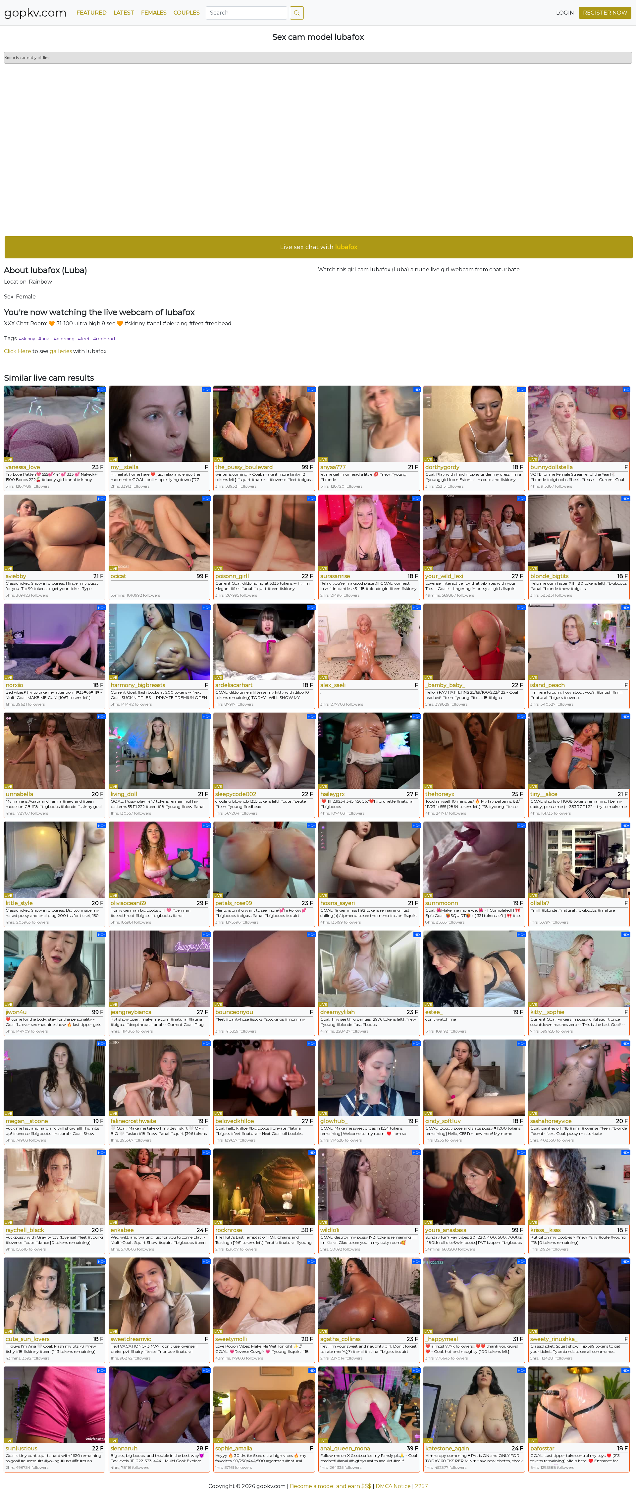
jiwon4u (16, 1012)
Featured (92, 13)
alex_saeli (332, 685)
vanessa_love (23, 467)
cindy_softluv (443, 1121)
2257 (421, 1486)
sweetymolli (231, 1339)
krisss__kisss (545, 1230)
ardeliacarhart (234, 685)
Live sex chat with (318, 247)
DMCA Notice (393, 1486)
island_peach (547, 685)
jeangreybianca (131, 1012)
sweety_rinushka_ (553, 1339)
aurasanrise (335, 576)
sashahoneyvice (551, 1121)
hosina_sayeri (337, 903)
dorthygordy (442, 467)
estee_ (434, 1012)
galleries (61, 351)
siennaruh (124, 1448)
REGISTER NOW (605, 13)
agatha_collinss (340, 1339)
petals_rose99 (233, 903)
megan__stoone (27, 1121)
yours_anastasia (445, 1230)
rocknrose (228, 1230)
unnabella (19, 794)
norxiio (14, 685)
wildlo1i (329, 1230)
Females (154, 13)
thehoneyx (439, 794)
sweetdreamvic (131, 1339)
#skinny (27, 338)
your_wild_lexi (444, 576)
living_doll (124, 794)
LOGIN (565, 13)
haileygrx (332, 794)
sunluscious (21, 1448)
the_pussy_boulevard (244, 467)
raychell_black (25, 1230)
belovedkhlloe (234, 1121)
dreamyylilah (337, 1012)
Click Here (17, 351)
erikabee (122, 1230)
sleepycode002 (235, 794)
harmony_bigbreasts (138, 685)
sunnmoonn (441, 903)
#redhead (104, 338)
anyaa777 (333, 467)
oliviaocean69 (128, 903)
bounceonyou (234, 1012)
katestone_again (447, 1448)
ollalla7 (540, 903)
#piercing (64, 338)
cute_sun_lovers (27, 1339)
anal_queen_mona (345, 1448)
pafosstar (542, 1448)
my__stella (124, 467)
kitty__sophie (547, 1012)
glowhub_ (333, 1121)
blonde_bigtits (549, 576)
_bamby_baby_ (445, 685)
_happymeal (441, 1339)
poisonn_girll (232, 576)
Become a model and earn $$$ (330, 1486)
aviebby (16, 576)
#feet (84, 338)
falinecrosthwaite (133, 1121)
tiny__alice (543, 794)
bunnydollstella (551, 467)
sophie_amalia (233, 1448)
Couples (187, 13)
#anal (44, 338)
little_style (19, 903)
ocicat (118, 576)
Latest (124, 13)
